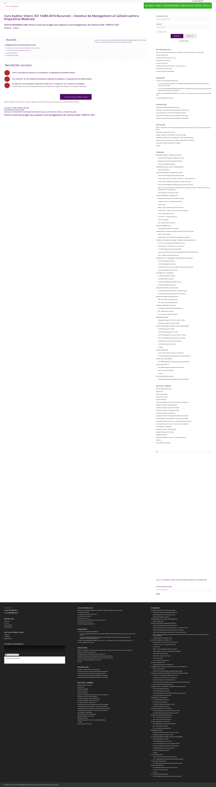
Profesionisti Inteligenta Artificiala (166, 164)
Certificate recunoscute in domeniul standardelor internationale (23, 48)
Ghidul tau (198, 5)
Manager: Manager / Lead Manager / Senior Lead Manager (171, 135)
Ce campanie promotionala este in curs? (166, 58)
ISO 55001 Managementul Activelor (167, 344)
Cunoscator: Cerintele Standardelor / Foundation (168, 143)
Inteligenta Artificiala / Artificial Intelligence (166, 405)
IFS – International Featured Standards (168, 314)
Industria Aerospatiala (161, 394)
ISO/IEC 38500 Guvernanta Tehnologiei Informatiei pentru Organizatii (175, 267)
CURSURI (158, 5)
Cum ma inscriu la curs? (162, 63)
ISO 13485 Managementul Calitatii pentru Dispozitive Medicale (174, 361)
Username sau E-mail (162, 16)
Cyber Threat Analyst (163, 219)
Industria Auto (159, 391)
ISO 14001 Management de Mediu (166, 276)
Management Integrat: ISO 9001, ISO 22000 (168, 323)
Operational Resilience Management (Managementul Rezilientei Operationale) (178, 252)
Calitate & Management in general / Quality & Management (171, 437)
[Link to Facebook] (205, 1)
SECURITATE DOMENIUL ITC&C (163, 225)
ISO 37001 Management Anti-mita (166, 261)
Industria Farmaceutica (162, 397)
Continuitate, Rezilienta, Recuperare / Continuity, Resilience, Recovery (173, 421)
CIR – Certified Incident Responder (166, 223)
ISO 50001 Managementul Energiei (166, 285)
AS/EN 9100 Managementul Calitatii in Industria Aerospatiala (173, 379)
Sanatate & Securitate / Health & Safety (166, 429)
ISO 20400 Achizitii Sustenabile (165, 279)
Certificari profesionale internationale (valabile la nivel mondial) (172, 118)
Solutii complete (8, 625)
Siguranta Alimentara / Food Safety (165, 432)
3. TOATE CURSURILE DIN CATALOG (164, 98)
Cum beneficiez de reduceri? (163, 60)
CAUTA (205, 5)
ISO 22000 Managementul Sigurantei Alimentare (170, 308)
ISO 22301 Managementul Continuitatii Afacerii (169, 249)
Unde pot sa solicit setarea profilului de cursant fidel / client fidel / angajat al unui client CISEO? (180, 52)
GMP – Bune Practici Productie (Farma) (167, 299)
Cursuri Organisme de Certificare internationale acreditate (171, 112)
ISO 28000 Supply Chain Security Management (169, 341)
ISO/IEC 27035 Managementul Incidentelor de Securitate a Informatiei (175, 184)
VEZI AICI (181, 580)
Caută (158, 594)
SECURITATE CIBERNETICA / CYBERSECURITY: (167, 195)
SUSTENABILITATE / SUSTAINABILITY (165, 273)
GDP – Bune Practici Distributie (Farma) (168, 302)
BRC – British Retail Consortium (166, 311)
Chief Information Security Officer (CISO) (168, 192)
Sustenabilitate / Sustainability (164, 426)
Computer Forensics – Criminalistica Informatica (170, 201)
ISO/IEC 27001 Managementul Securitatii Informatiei (171, 175)
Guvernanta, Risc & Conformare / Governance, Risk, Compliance (172, 424)
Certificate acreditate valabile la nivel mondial (167, 107)
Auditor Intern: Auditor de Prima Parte (165, 132)
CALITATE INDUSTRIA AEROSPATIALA (165, 376)
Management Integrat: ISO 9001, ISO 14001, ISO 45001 (171, 320)
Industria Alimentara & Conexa (164, 389)
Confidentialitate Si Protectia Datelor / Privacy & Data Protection (172, 418)
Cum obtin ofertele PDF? (162, 55)
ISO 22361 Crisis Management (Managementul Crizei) (171, 243)
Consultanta (7, 636)
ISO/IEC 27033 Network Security (166, 213)
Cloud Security (161, 204)
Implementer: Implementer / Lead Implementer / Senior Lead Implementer (174, 137)
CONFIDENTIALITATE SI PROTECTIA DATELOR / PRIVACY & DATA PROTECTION (175, 231)
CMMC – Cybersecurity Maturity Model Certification (171, 207)
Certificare (6, 634)
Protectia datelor (8, 627)
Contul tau (190, 5)
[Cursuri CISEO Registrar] (11, 6)
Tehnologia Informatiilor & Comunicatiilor (168, 228)
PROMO (182, 5)
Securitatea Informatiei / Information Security (167, 410)
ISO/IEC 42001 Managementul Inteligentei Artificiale (171, 158)
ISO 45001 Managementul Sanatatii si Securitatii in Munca (172, 290)
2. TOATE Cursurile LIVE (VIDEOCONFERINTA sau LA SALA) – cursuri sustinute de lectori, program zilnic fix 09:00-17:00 (183, 94)
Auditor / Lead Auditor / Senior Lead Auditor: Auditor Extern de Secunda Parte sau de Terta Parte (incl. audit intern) (183, 128)
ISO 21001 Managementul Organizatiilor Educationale (171, 338)
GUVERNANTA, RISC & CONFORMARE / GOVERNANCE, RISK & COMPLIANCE (174, 258)
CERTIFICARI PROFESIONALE (170, 5)
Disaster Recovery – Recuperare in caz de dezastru (171, 246)
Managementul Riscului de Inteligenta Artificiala (170, 161)
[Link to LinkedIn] (208, 1)
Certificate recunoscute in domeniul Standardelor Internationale (172, 110)
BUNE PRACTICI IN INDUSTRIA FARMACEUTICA (167, 296)
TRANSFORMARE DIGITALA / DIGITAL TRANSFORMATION (170, 167)
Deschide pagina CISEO (12, 654)
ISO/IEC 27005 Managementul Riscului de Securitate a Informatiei (174, 181)
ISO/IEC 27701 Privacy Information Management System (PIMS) (174, 237)
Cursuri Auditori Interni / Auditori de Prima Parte (19, 50)
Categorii (151, 5)
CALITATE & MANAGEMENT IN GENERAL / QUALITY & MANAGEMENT (172, 326)
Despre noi (7, 621)
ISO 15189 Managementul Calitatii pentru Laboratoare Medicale (174, 356)
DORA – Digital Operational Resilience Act (168, 255)
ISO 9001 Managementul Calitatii (166, 329)
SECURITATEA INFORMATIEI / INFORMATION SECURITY (169, 172)
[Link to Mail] (210, 1)
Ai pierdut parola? (184, 41)
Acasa (146, 5)
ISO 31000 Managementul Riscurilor (167, 264)
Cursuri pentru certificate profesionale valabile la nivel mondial (172, 115)
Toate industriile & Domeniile (163, 443)
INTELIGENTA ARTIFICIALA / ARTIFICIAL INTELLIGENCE (168, 155)
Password (159, 24)
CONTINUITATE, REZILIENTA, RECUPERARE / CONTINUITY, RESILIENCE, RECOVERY (175, 240)
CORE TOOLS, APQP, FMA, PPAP (166, 370)
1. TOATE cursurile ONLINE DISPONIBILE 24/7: (167, 80)
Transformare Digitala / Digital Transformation (167, 407)
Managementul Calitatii (12, 55)
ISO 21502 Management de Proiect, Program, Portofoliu (172, 335)
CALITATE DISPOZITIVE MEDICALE (164, 359)
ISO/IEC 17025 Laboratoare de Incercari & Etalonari (171, 353)
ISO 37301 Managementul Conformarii (167, 270)
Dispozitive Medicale (12, 53)
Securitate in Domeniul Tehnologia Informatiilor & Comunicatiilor (172, 416)
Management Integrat (161, 434)
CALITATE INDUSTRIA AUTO (162, 364)
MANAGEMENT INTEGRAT (162, 317)
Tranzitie (158, 145)
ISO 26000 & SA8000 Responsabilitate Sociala (169, 282)
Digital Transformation (163, 170)
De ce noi (6, 623)
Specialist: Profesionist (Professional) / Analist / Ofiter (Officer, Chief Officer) (175, 140)
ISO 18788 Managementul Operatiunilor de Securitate (171, 293)
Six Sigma (160, 347)
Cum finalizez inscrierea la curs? (164, 68)
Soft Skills (158, 440)
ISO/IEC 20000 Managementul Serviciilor (168, 332)
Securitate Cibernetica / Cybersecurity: (166, 413)
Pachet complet (8, 638)
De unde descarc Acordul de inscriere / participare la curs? (171, 66)
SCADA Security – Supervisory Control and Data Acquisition (173, 210)
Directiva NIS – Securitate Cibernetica (167, 216)
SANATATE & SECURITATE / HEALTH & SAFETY (167, 288)
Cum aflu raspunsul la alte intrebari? (165, 71)
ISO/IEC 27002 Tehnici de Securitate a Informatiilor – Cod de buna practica (176, 178)
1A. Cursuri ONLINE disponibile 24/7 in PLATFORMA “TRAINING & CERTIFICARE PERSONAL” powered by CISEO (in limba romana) (183, 84)
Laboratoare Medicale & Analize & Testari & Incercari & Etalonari (172, 402)
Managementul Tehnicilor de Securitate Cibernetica (171, 198)
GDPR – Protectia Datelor (164, 234)
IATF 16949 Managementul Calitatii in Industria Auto (171, 367)
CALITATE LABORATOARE (162, 350)
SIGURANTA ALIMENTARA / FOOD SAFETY (166, 305)
